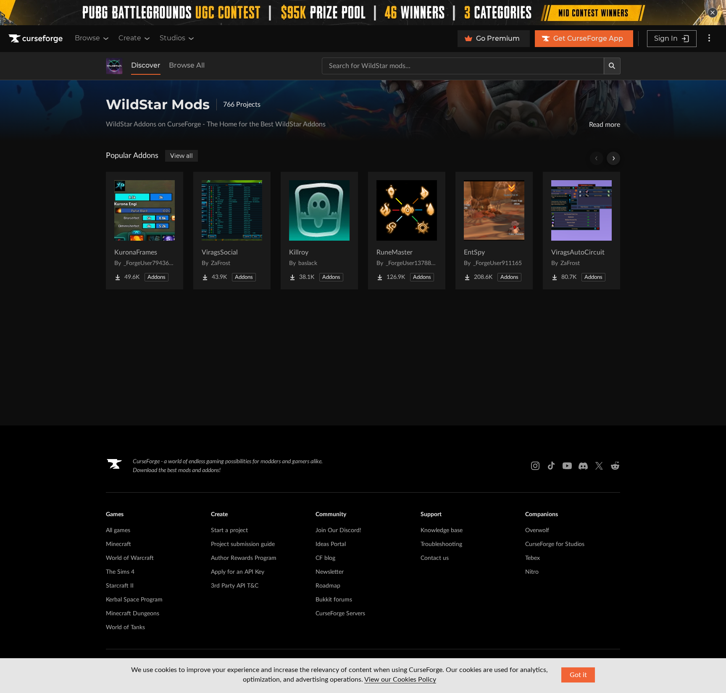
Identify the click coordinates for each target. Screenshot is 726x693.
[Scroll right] (613, 158)
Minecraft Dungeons (132, 614)
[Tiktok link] (551, 466)
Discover (145, 65)
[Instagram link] (535, 466)
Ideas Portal (331, 544)
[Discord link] (583, 466)
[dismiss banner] (713, 13)
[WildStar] (114, 66)
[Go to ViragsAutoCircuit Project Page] (581, 230)
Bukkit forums (334, 600)
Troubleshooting (441, 544)
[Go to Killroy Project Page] (319, 230)
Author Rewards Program (243, 558)
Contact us (435, 558)
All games (118, 530)
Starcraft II (120, 586)
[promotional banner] (363, 12)
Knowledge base (442, 530)
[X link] (599, 466)
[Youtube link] (567, 466)
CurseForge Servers (340, 614)
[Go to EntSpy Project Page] (494, 230)
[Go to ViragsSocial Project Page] (232, 230)
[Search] (612, 66)
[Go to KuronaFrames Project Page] (144, 230)
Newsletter (330, 572)
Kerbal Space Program (134, 600)
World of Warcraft (130, 558)
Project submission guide (243, 544)
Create (129, 38)
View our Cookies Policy (400, 679)
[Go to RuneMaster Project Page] (406, 230)
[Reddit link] (615, 466)
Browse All (187, 65)
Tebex (532, 558)
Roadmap (328, 586)
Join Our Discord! (338, 530)
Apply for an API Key (237, 572)
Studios (172, 38)
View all (181, 156)
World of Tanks (125, 627)
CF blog (325, 558)
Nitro (532, 572)
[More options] (709, 38)
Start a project (229, 530)
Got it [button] (578, 675)
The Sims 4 (120, 572)
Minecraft (118, 544)
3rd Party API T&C (234, 586)
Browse (87, 38)
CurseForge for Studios (554, 544)
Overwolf (537, 530)
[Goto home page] (36, 38)
